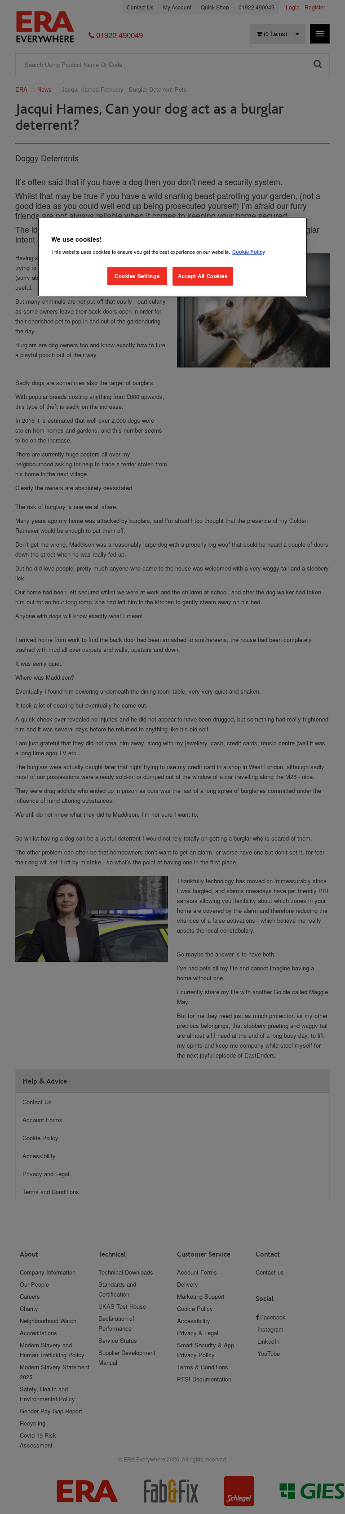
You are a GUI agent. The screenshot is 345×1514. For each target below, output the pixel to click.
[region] (172, 257)
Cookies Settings (137, 275)
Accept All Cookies (202, 275)
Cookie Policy (248, 251)
